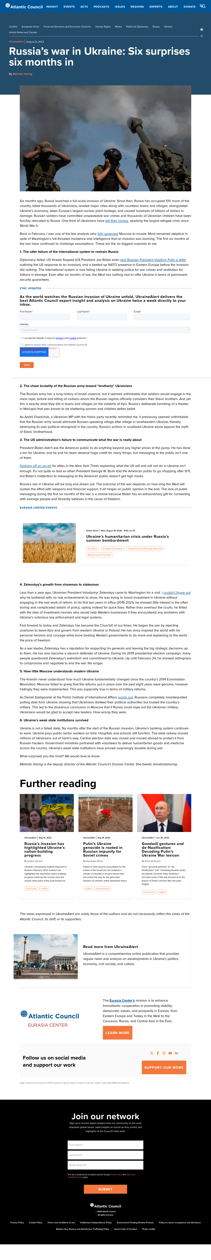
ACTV (84, 7)
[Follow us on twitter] (151, 1053)
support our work (164, 1067)
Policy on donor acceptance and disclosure (180, 1222)
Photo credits (148, 1229)
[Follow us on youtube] (170, 1053)
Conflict (13, 26)
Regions (137, 7)
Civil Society (31, 888)
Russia (156, 26)
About (173, 7)
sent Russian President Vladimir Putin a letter (153, 259)
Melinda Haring (22, 74)
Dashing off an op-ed (35, 465)
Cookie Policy (35, 1222)
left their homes (116, 220)
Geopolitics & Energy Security (145, 548)
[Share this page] (201, 36)
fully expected (107, 233)
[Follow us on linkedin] (176, 1053)
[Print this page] (201, 29)
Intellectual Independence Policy (96, 1222)
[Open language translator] (201, 6)
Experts (156, 7)
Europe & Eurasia (112, 548)
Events (69, 7)
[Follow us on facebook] (158, 1053)
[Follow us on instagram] (164, 1053)
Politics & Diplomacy (137, 26)
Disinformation (102, 888)
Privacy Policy (116, 1175)
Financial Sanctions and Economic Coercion (67, 26)
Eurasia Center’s (122, 1000)
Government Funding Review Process (135, 1222)
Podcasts (101, 7)
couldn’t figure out (176, 592)
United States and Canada (23, 32)
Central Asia (148, 892)
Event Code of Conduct (125, 1229)
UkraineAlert (16, 41)
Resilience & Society (99, 554)
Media (118, 26)
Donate (190, 7)
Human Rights (103, 26)
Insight (52, 7)
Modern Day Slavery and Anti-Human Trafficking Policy (82, 1229)
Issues (120, 7)
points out (125, 697)
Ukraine (168, 26)
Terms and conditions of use (61, 1222)
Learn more (118, 1032)
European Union (30, 26)
